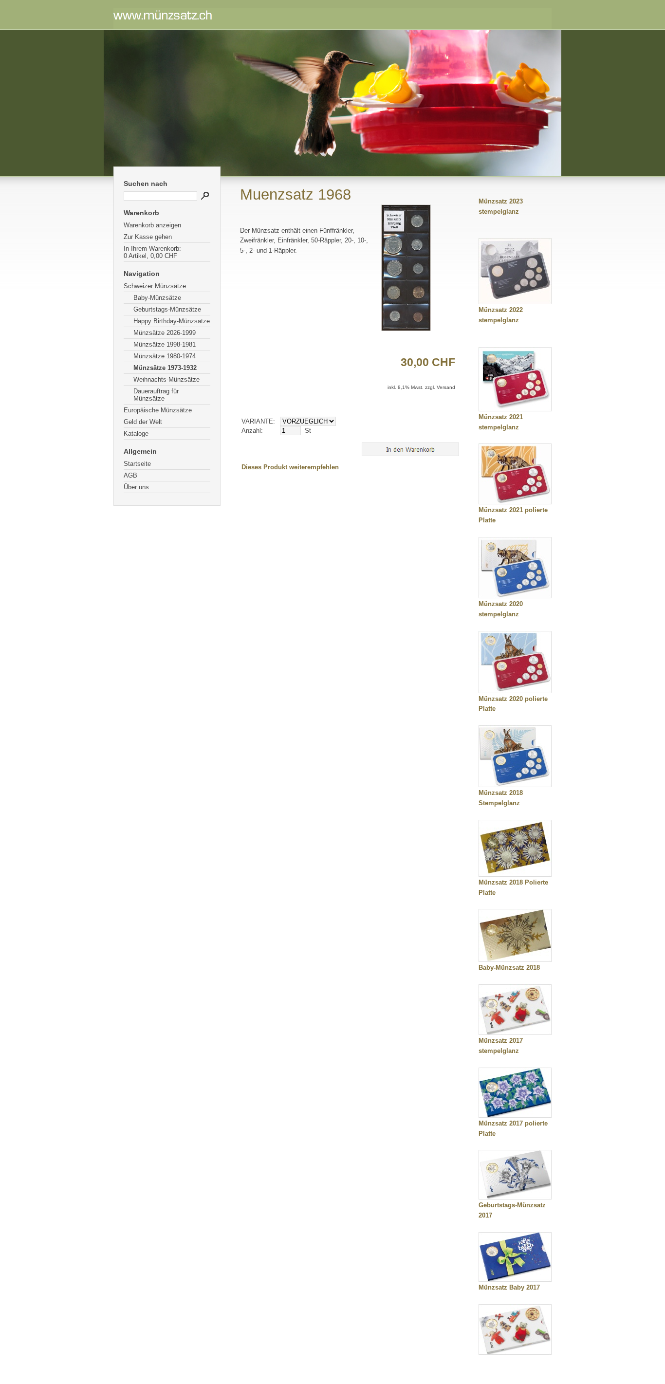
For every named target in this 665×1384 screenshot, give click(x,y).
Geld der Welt (143, 421)
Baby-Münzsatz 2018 (509, 967)
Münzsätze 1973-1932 (165, 367)
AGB (130, 475)
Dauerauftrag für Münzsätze (156, 395)
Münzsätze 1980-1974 (164, 356)
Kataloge (136, 433)
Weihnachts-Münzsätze (166, 379)
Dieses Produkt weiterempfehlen (290, 467)
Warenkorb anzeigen (152, 225)
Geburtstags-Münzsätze (167, 309)
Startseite (137, 463)
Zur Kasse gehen (148, 236)
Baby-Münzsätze (157, 297)
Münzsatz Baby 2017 (509, 1287)
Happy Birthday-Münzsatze (171, 321)
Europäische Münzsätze (158, 410)
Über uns (136, 487)
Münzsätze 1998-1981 (164, 344)
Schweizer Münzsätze (155, 286)
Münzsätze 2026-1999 (164, 332)
